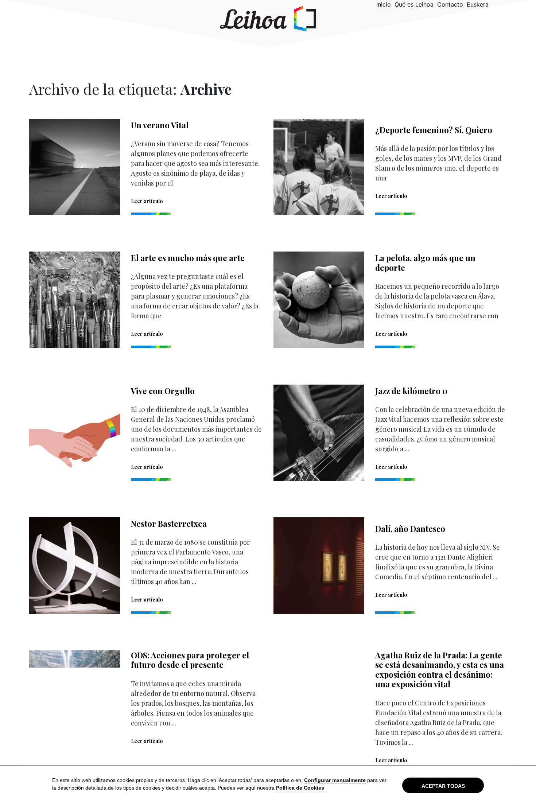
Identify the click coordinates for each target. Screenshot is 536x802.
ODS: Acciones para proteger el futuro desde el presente (190, 660)
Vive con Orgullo (163, 390)
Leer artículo (147, 201)
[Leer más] (74, 166)
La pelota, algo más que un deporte (425, 262)
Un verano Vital (160, 125)
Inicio (383, 4)
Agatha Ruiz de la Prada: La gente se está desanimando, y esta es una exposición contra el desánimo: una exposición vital (439, 669)
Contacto (450, 4)
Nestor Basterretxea (169, 523)
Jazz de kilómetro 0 (411, 390)
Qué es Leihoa (414, 4)
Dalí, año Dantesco (410, 528)
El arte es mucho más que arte (188, 257)
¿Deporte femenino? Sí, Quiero (433, 129)
